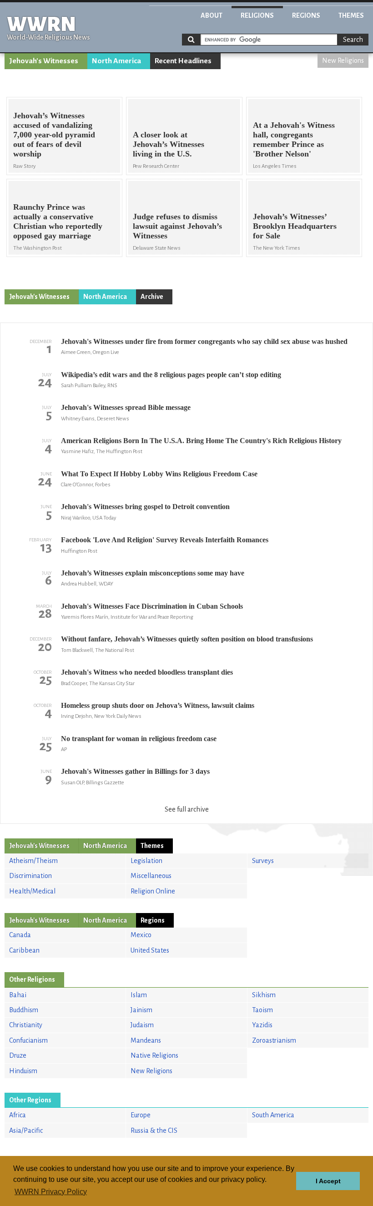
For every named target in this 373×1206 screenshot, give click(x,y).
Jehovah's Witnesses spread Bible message (126, 407)
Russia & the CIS (154, 1130)
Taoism (262, 1010)
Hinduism (23, 1071)
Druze (17, 1055)
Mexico (141, 935)
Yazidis (262, 1025)
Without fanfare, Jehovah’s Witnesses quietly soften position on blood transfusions (187, 639)
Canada (20, 935)
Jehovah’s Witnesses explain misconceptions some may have (152, 573)
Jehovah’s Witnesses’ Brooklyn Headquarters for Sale (295, 226)
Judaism (142, 1025)
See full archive (187, 809)
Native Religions (154, 1055)
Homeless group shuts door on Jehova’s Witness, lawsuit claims (157, 705)
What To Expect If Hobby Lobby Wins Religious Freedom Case (159, 474)
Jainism (141, 1010)
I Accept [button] (328, 1181)
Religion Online (153, 891)
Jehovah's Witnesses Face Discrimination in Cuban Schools (152, 606)
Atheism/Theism (33, 860)
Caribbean (24, 950)
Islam (139, 995)
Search (353, 39)
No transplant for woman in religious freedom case (139, 738)
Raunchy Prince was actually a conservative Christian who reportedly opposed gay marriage (57, 221)
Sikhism (264, 995)
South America (273, 1115)
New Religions (343, 60)
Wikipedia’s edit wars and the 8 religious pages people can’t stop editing (171, 374)
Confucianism (28, 1040)
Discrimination (30, 875)
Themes (351, 15)
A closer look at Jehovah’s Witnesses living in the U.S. (168, 144)
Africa (17, 1115)
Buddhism (23, 1010)
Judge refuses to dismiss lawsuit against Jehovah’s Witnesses (177, 226)
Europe (141, 1115)
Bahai (17, 995)
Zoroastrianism (274, 1040)
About (211, 15)
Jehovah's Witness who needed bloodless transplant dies (147, 672)
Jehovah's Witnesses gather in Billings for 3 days (135, 771)
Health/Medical (32, 891)
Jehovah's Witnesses (43, 61)
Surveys (263, 860)
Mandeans (146, 1040)
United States (150, 950)
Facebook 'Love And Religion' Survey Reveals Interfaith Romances (164, 540)
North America (116, 61)
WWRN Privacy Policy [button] (51, 1192)
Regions (306, 15)
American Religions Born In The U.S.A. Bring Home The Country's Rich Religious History (201, 440)
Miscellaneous (151, 875)
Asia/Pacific (26, 1130)
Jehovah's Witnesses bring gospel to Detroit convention (145, 506)
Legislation (146, 860)
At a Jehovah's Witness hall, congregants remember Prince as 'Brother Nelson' (294, 139)
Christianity (25, 1025)
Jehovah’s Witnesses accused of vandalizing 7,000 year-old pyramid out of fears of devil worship (54, 134)
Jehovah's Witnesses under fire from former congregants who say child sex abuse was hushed (204, 341)
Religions (257, 15)
